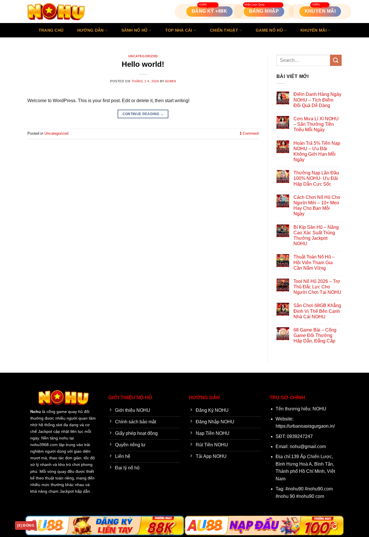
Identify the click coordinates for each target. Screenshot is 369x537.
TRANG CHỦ (51, 30)
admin (170, 81)
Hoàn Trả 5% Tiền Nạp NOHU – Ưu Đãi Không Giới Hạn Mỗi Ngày (316, 151)
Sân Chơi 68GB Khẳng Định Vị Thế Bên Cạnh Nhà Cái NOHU (317, 311)
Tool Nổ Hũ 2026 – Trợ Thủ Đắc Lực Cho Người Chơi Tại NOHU (317, 287)
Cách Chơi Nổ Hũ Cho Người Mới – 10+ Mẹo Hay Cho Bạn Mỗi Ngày (316, 205)
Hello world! (143, 64)
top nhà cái (178, 30)
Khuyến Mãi (313, 30)
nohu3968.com (44, 444)
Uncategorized (143, 56)
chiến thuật (224, 30)
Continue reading (143, 114)
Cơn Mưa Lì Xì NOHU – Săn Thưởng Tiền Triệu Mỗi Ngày (316, 124)
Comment (249, 133)
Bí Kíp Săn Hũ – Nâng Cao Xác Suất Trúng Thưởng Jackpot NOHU (316, 235)
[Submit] (336, 60)
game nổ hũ (269, 30)
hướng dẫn (90, 30)
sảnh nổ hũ (134, 30)
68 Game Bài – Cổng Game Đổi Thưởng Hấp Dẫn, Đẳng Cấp (314, 335)
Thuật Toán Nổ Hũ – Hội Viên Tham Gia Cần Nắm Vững (314, 262)
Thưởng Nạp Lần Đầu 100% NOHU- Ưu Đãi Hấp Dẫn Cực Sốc (316, 178)
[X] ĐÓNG (25, 525)
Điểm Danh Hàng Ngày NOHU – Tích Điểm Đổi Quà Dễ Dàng (317, 100)
